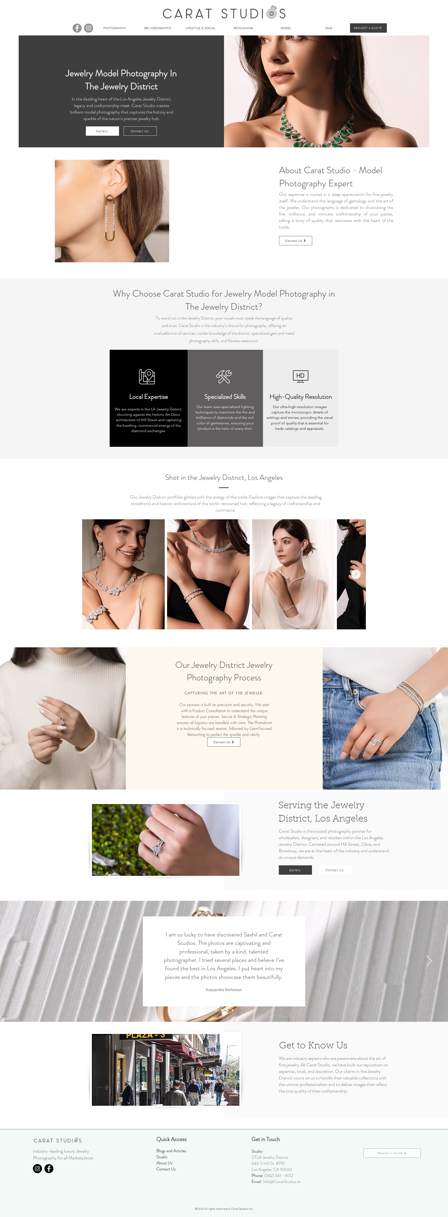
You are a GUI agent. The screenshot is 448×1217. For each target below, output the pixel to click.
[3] (227, 1010)
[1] (215, 1010)
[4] (232, 1010)
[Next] (429, 961)
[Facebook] (77, 28)
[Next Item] (355, 574)
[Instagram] (88, 28)
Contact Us (166, 1169)
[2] (221, 1010)
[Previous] (18, 961)
